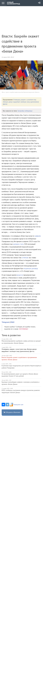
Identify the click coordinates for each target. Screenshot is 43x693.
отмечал (25, 257)
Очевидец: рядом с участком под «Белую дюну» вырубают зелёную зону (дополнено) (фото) (21, 102)
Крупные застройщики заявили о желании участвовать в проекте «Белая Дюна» (20, 383)
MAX (12, 322)
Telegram (5, 322)
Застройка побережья (25, 111)
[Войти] (39, 2)
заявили (38, 236)
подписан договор (31, 268)
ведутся (20, 275)
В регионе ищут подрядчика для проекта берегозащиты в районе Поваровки (21, 367)
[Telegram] (7, 404)
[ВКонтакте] (3, 404)
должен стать (18, 244)
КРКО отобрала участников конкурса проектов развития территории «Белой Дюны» (21, 391)
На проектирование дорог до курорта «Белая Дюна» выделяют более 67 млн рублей (20, 375)
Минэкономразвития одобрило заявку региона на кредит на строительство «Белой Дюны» (21, 342)
